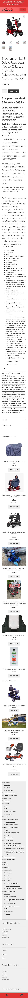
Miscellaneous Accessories (12, 832)
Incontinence (7, 816)
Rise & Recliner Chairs (9, 859)
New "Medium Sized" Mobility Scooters (15, 846)
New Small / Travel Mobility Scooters (15, 848)
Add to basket (14, 91)
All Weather (7, 782)
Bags (7, 830)
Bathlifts (8, 787)
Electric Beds (7, 801)
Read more (14, 710)
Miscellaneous (9, 790)
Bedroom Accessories (9, 793)
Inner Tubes (9, 872)
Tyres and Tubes (8, 870)
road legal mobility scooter (8, 403)
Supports (6, 864)
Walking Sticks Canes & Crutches (14, 888)
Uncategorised (7, 878)
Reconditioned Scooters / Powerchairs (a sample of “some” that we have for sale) (15, 852)
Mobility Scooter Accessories (11, 827)
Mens (7, 908)
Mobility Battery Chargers (12, 824)
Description (5, 420)
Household (6, 803)
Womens (8, 914)
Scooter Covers (9, 838)
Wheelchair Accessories (9, 891)
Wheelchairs (7, 894)
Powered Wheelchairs (11, 896)
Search (7, 995)
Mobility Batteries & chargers (11, 819)
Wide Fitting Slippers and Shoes (12, 906)
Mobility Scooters (11, 373)
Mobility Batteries (10, 822)
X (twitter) (4, 954)
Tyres (7, 875)
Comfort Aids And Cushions (10, 795)
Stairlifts (6, 862)
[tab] (14, 420)
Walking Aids (7, 880)
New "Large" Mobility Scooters (13, 843)
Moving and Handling (11, 811)
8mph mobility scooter (15, 378)
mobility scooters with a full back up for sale (13, 401)
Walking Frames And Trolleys (13, 886)
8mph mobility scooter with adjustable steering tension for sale (14, 380)
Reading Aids (9, 814)
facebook (4, 950)
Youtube (4, 958)
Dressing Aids (7, 798)
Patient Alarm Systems (9, 857)
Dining (7, 806)
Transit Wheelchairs (11, 903)
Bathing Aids (7, 785)
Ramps (7, 835)
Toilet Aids (6, 867)
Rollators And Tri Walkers (12, 883)
